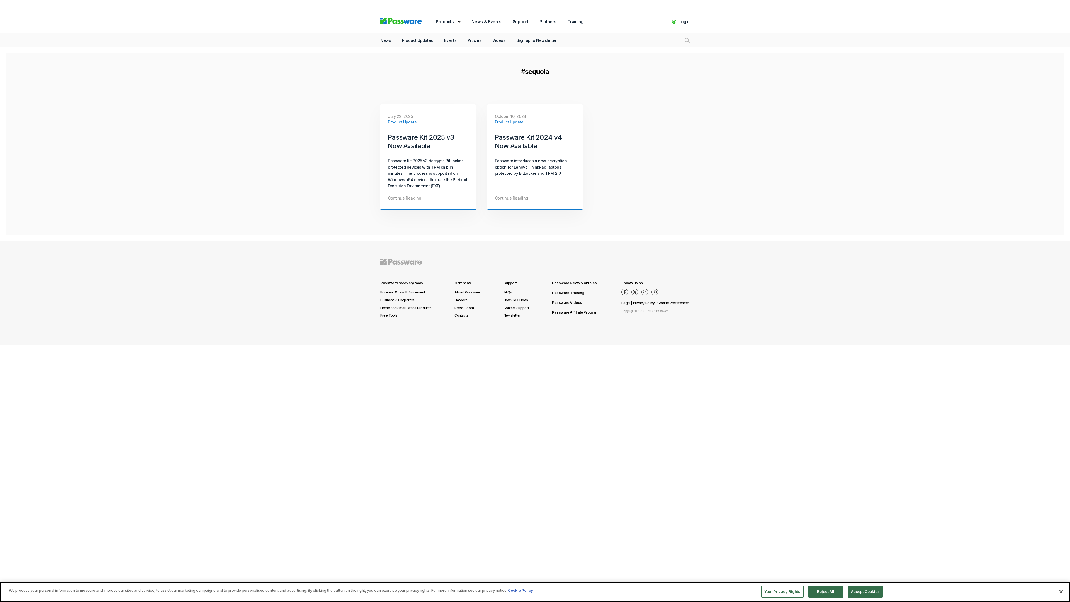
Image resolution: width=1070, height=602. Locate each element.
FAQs (508, 292)
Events (450, 40)
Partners (547, 21)
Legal (625, 303)
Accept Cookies (865, 591)
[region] (535, 592)
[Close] (1061, 592)
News (385, 40)
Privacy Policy (644, 303)
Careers (460, 300)
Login (684, 21)
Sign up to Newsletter (536, 40)
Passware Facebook (624, 292)
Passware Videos (567, 302)
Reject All (825, 591)
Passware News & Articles (574, 283)
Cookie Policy (520, 590)
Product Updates (417, 40)
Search (687, 40)
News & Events (486, 21)
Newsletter (512, 315)
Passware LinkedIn (644, 292)
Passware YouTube (654, 292)
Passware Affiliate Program (575, 312)
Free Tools (388, 315)
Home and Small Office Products (405, 308)
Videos (498, 40)
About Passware (467, 292)
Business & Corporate (397, 300)
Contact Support (516, 308)
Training (575, 21)
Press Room (464, 308)
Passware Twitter (634, 292)
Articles (474, 40)
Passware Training (568, 292)
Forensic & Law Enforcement (402, 292)
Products (445, 21)
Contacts (461, 315)
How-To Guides (516, 300)
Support (521, 21)
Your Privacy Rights (782, 591)
